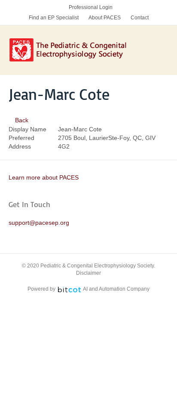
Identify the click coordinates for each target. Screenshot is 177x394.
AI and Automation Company (116, 289)
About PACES (104, 18)
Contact (140, 18)
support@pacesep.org (39, 222)
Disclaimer (88, 273)
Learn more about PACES (44, 177)
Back (20, 120)
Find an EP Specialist (54, 18)
